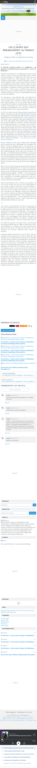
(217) (4, 624)
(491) (5, 619)
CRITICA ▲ (19, 7)
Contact (30, 717)
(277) (4, 620)
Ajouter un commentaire (15, 389)
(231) (5, 622)
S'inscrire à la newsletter (8, 330)
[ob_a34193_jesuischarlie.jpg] (18, 61)
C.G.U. (14, 718)
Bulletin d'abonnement (8, 612)
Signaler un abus (6, 718)
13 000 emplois (28, 117)
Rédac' (13, 544)
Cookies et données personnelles (17, 720)
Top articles (24, 717)
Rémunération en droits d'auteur (25, 718)
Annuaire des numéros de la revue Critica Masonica (17, 610)
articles (18, 44)
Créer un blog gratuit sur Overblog (11, 717)
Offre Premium (3, 720)
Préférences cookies (31, 720)
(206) (4, 625)
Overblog (29, 712)
